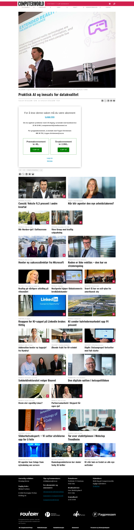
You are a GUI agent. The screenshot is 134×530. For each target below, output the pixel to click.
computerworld (32, 170)
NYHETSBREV (51, 4)
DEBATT (75, 7)
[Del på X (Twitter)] (105, 100)
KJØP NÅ (36, 150)
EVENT (58, 7)
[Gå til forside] (31, 3)
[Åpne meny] (109, 3)
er (24, 170)
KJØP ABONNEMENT (63, 4)
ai (41, 170)
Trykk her (96, 486)
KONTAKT (108, 7)
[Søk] (114, 3)
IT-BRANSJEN (42, 7)
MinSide (50, 161)
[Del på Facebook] (102, 100)
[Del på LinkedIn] (108, 100)
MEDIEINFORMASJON (91, 7)
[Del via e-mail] (111, 100)
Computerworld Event (51, 500)
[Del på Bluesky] (114, 100)
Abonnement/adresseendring (53, 492)
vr (20, 170)
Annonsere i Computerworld (53, 496)
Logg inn (50, 117)
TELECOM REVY (26, 7)
